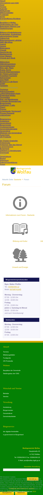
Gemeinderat (7, 413)
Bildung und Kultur (20, 241)
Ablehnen (21, 493)
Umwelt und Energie (20, 267)
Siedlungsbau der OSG (11, 373)
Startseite (17, 180)
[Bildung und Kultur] (20, 229)
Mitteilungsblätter (9, 355)
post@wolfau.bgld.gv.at (32, 460)
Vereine (5, 396)
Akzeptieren (7, 493)
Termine (6, 352)
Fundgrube (7, 358)
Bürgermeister (8, 410)
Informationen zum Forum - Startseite (20, 215)
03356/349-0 (21, 457)
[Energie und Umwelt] (20, 255)
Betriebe (6, 393)
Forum (6, 184)
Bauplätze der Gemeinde (12, 370)
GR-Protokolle (8, 361)
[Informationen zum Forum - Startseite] (20, 203)
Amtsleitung (7, 407)
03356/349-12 (13, 287)
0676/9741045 (15, 289)
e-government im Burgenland (13, 434)
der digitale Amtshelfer (11, 431)
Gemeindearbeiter (9, 416)
